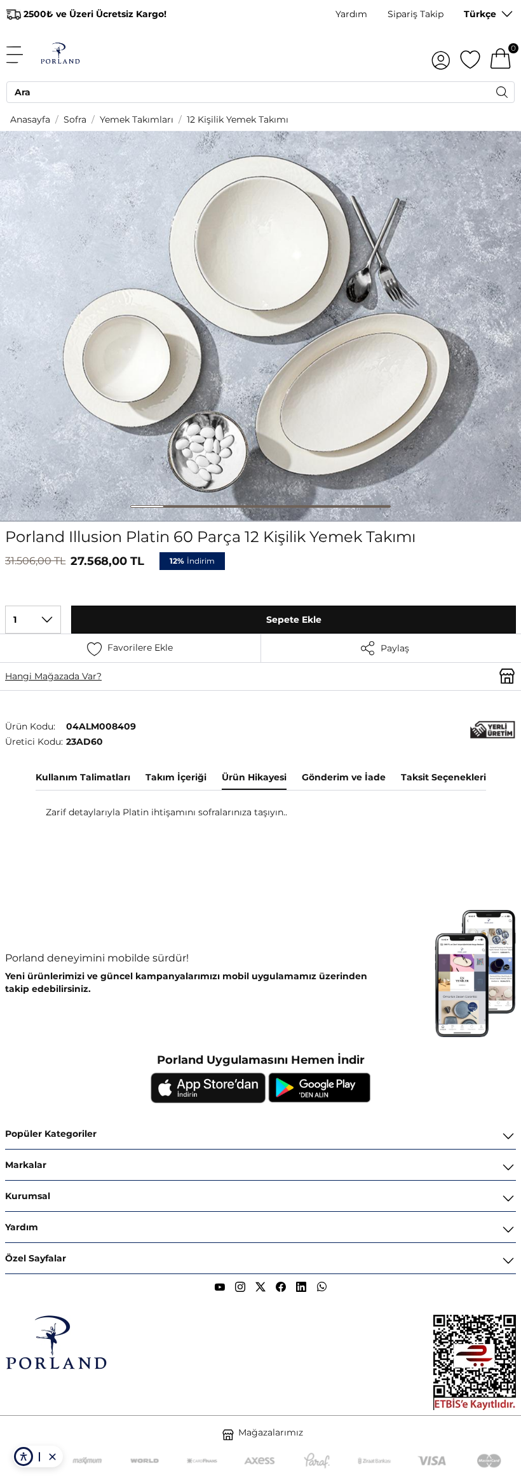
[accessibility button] (23, 1456)
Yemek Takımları (136, 119)
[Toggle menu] (21, 54)
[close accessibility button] (52, 1456)
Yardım (351, 14)
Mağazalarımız (270, 1432)
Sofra (75, 119)
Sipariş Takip (415, 14)
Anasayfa (30, 119)
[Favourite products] (470, 55)
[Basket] (501, 55)
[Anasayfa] (60, 54)
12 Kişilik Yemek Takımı (237, 119)
